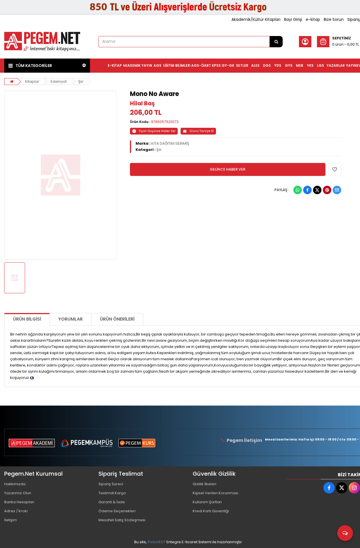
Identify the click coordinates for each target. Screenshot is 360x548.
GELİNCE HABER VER (227, 169)
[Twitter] (317, 190)
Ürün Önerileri (117, 319)
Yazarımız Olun (17, 493)
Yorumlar (70, 319)
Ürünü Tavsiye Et (202, 131)
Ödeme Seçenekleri (117, 511)
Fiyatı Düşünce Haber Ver (157, 131)
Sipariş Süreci (110, 484)
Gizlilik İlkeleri (204, 484)
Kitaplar (32, 81)
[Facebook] (307, 190)
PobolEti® (157, 542)
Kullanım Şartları (207, 502)
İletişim (10, 520)
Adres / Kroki (16, 511)
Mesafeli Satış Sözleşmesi (121, 520)
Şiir (81, 81)
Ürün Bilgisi (27, 319)
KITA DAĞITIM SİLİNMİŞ (170, 143)
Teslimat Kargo (112, 493)
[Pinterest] (327, 190)
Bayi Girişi (293, 19)
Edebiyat (59, 81)
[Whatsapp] (297, 190)
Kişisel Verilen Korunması (215, 493)
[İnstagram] (354, 487)
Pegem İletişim (244, 440)
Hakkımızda (15, 484)
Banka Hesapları (19, 502)
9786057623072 (165, 121)
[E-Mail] (337, 190)
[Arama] (276, 41)
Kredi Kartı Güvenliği (211, 511)
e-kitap (313, 19)
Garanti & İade (111, 502)
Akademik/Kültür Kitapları (255, 19)
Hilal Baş (142, 103)
